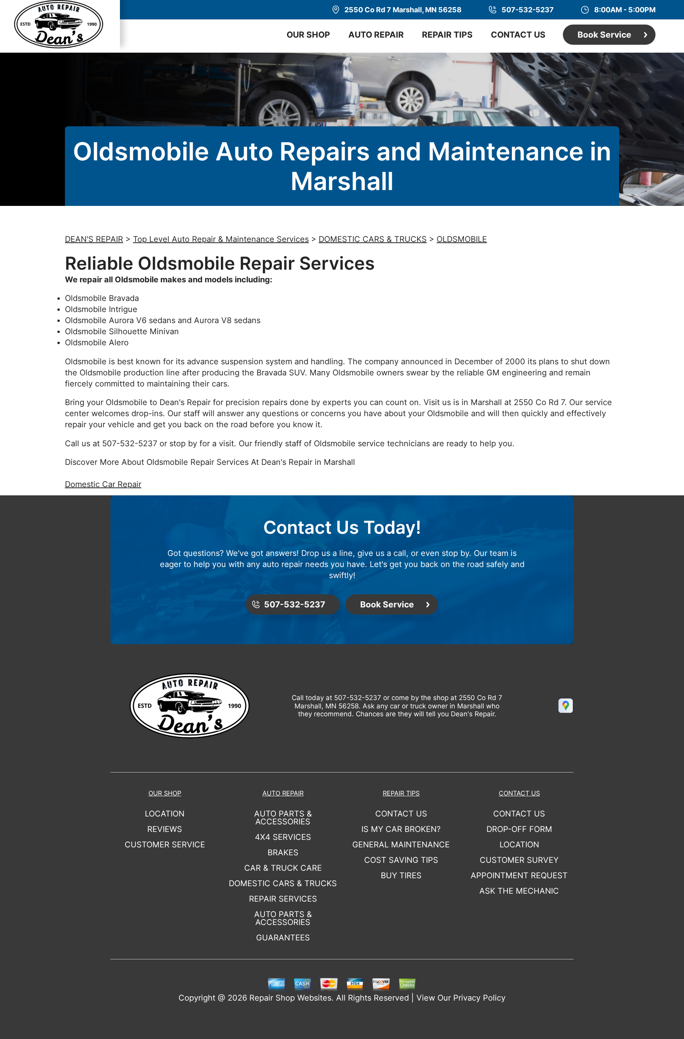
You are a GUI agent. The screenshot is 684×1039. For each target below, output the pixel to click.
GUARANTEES (283, 937)
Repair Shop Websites (290, 998)
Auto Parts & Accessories (283, 817)
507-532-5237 (129, 443)
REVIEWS (164, 829)
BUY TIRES (401, 875)
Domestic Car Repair (103, 484)
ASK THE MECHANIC (519, 891)
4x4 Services (283, 837)
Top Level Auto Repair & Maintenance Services (221, 239)
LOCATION (164, 813)
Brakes (283, 852)
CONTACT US (518, 35)
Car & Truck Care (283, 868)
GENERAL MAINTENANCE (401, 844)
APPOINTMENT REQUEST (519, 875)
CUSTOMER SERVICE (165, 844)
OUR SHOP (308, 35)
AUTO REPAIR (376, 35)
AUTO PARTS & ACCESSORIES (283, 918)
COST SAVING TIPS (401, 860)
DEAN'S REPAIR (94, 239)
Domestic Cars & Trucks (283, 883)
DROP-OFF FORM (519, 829)
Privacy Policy (479, 998)
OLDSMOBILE (462, 239)
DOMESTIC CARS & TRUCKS (373, 239)
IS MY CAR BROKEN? (401, 829)
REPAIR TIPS (447, 35)
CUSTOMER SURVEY (519, 860)
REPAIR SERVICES (283, 899)
